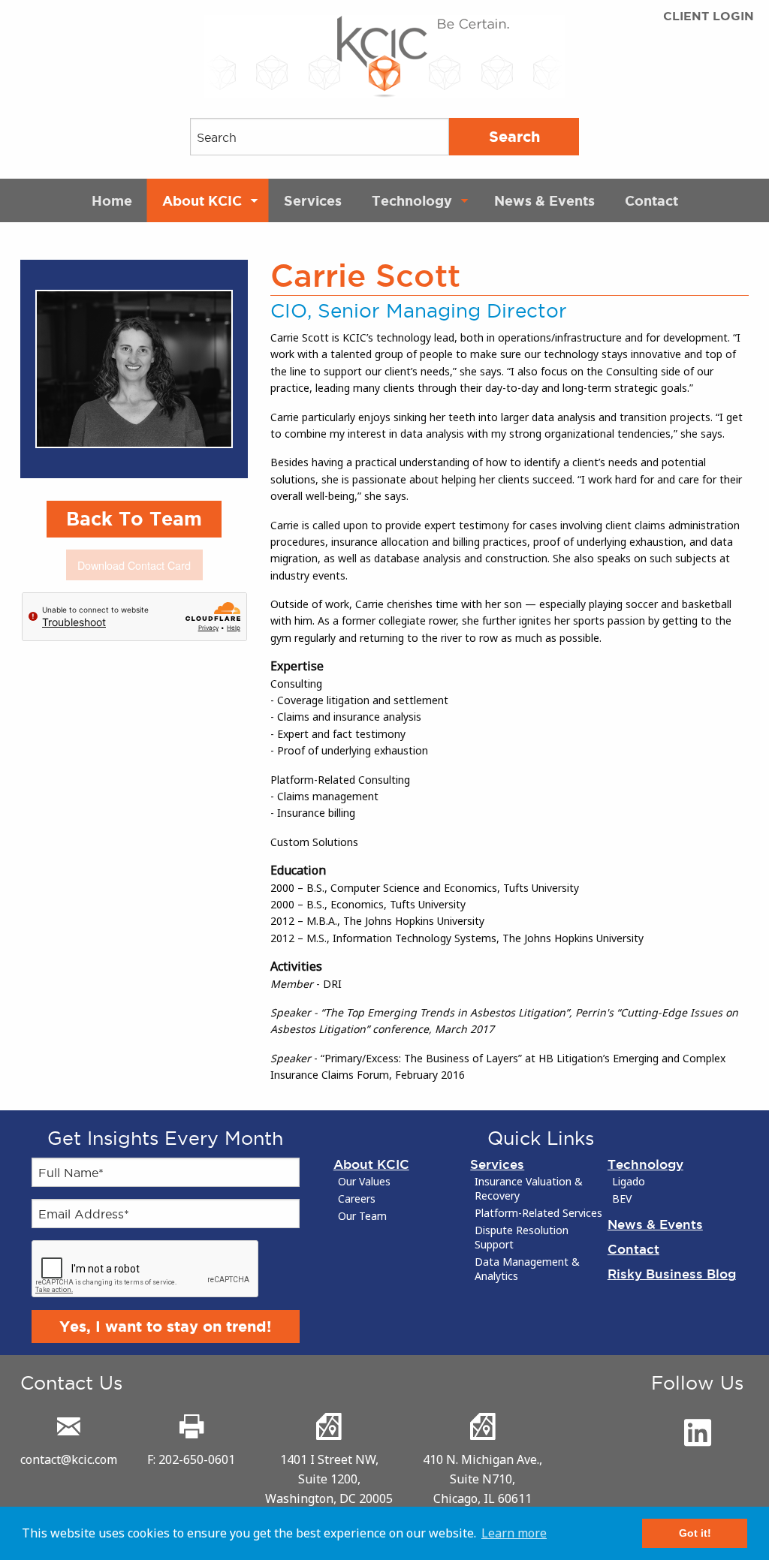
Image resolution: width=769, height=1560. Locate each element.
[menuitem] (112, 200)
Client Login (708, 16)
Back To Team (134, 518)
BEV (622, 1199)
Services (313, 200)
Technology (412, 200)
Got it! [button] (695, 1533)
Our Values (364, 1181)
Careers (356, 1199)
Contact (651, 200)
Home (112, 200)
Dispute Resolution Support (521, 1237)
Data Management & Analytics (527, 1269)
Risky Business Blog (672, 1273)
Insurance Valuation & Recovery (529, 1189)
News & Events (544, 200)
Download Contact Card (134, 565)
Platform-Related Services (538, 1213)
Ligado (628, 1181)
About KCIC (202, 200)
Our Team (362, 1216)
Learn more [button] (514, 1533)
